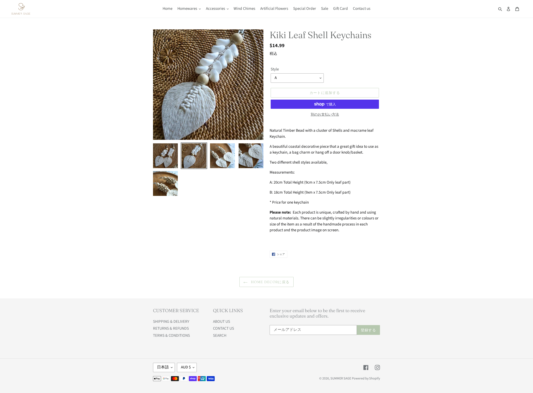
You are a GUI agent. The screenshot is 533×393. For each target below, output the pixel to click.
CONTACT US (223, 328)
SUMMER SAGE (340, 378)
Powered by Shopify (366, 378)
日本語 (163, 367)
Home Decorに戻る (269, 282)
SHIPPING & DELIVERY (171, 321)
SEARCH (219, 335)
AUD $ (186, 367)
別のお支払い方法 (325, 114)
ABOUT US (221, 321)
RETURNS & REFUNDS (171, 328)
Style (275, 69)
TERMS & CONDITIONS (171, 335)
